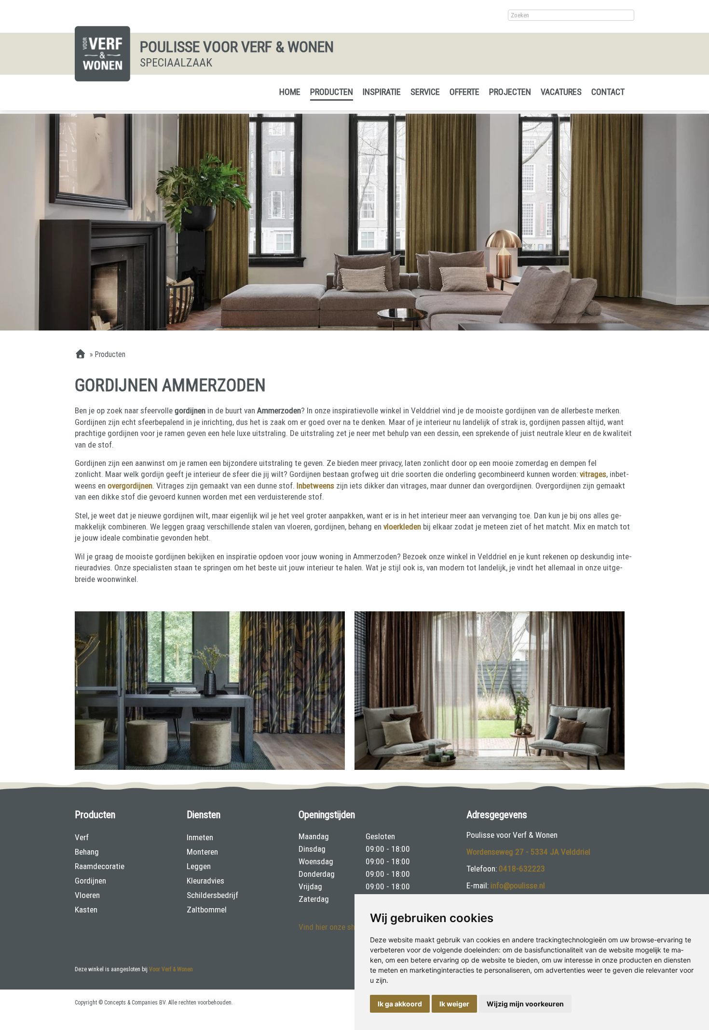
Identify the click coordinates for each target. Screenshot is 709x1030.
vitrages (593, 474)
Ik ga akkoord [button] (400, 1004)
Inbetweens (315, 485)
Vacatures (561, 92)
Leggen (199, 866)
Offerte (464, 92)
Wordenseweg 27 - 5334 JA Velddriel (528, 852)
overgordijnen (130, 485)
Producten (331, 92)
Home (289, 92)
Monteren (202, 852)
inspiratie (382, 92)
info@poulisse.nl (518, 885)
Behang (87, 852)
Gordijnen (90, 880)
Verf (82, 837)
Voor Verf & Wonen (171, 969)
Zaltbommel (207, 909)
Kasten (86, 909)
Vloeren (87, 895)
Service (425, 92)
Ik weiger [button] (454, 1004)
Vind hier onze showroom (340, 927)
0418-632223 (522, 868)
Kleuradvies (205, 880)
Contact (608, 92)
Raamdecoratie (99, 866)
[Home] (80, 354)
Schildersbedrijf (212, 895)
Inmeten (200, 837)
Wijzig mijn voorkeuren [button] (525, 1004)
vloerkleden (403, 526)
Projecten (510, 92)
